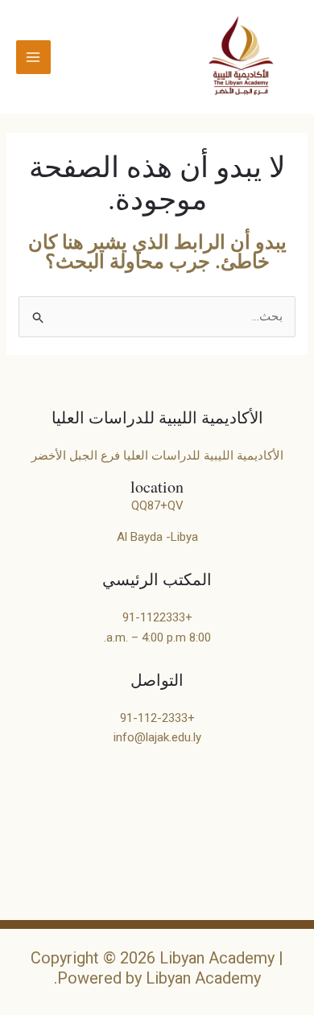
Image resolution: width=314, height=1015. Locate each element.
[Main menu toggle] (33, 57)
